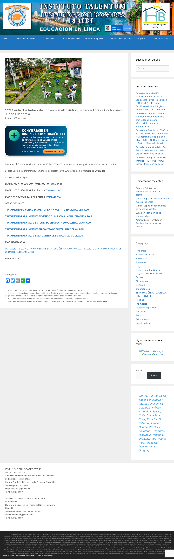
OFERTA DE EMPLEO (162, 38)
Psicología (141, 311)
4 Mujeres (33, 290)
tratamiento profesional (54, 296)
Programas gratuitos (146, 307)
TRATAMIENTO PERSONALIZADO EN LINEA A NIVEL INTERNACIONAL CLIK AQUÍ (47, 210)
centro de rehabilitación (40, 293)
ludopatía (31, 296)
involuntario (112, 293)
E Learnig (140, 285)
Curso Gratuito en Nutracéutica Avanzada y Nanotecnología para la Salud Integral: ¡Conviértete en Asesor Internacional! (152, 120)
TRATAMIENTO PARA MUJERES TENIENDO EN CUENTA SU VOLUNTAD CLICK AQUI (48, 222)
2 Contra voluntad (145, 254)
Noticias (140, 300)
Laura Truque (142, 198)
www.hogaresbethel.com (16, 485)
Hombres (103, 293)
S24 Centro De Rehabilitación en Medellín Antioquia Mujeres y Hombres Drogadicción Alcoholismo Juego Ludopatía (57, 301)
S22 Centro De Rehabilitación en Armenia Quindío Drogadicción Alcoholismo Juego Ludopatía (48, 298)
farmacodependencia (88, 293)
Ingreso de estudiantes (121, 38)
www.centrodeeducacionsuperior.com (23, 511)
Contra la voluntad (58, 293)
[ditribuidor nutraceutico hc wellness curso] (37, 156)
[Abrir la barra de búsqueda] (170, 46)
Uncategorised (143, 323)
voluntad (68, 296)
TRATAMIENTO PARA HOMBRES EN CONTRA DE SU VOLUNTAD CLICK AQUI (44, 229)
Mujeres (39, 296)
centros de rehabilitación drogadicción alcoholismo (60, 290)
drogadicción (72, 293)
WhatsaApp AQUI (54, 190)
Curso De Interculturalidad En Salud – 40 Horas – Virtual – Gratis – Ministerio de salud (151, 150)
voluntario (77, 296)
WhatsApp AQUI (54, 197)
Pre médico (141, 304)
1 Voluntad (12, 290)
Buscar (139, 370)
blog (138, 266)
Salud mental (142, 319)
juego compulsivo (18, 296)
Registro (141, 38)
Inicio (5, 38)
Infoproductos (143, 289)
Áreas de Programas (94, 38)
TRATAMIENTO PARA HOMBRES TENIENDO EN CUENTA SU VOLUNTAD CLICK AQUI (48, 216)
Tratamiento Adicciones (26, 38)
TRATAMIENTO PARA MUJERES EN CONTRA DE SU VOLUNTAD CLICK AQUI (44, 235)
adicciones (12, 293)
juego (7, 296)
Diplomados (142, 281)
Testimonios (50, 38)
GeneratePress (48, 555)
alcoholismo (23, 293)
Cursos (139, 277)
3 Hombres (23, 290)
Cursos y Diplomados (70, 38)
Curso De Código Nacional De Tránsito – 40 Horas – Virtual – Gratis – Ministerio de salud (151, 160)
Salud (139, 315)
